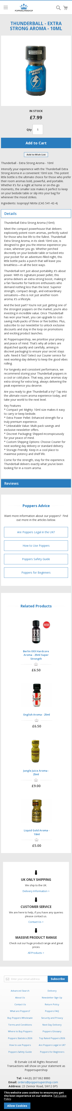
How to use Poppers (20, 1044)
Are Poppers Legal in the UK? (36, 532)
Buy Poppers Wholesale (20, 1017)
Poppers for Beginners (36, 572)
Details (10, 213)
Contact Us (20, 1004)
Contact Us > (36, 922)
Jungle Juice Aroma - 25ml (36, 772)
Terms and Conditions (20, 1024)
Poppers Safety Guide (36, 559)
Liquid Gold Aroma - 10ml (37, 832)
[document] (36, 1100)
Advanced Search (20, 990)
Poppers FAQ (52, 1010)
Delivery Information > (36, 891)
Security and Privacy (52, 1017)
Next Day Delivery (52, 1024)
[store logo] (24, 7)
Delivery (52, 990)
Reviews (11, 483)
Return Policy (52, 1004)
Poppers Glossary (52, 1031)
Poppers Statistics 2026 (20, 1038)
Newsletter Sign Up (52, 997)
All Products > (36, 953)
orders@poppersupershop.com (38, 1082)
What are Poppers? (20, 1010)
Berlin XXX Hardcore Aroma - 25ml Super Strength (36, 654)
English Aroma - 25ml (36, 714)
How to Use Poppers (36, 545)
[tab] (36, 213)
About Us (20, 997)
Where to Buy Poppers (20, 1031)
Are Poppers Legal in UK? (52, 1044)
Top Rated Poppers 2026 (52, 1038)
